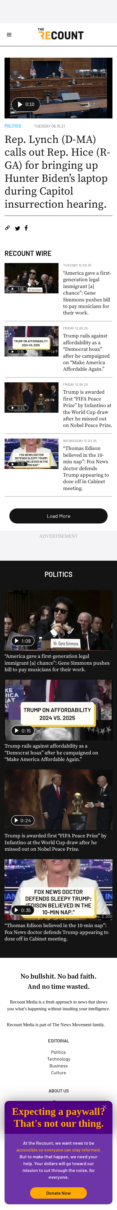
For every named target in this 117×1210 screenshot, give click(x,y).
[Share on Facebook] (26, 228)
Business (58, 1065)
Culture (58, 1072)
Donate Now (58, 1193)
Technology (58, 1058)
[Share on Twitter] (17, 228)
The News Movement (71, 1024)
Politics (13, 126)
